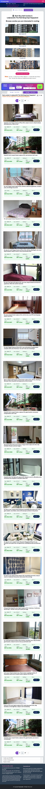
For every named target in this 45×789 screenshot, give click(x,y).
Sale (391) (30, 92)
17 (25, 101)
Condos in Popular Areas (8, 760)
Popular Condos (6, 762)
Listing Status (10, 85)
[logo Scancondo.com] (7, 1)
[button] (43, 1)
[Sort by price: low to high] (37, 95)
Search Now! (39, 87)
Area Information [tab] (28, 10)
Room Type (18, 85)
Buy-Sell (14, 3)
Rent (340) (14, 92)
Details (36, 130)
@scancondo (8, 771)
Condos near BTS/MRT (8, 758)
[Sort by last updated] (41, 95)
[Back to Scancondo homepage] (6, 3)
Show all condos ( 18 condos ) (22, 73)
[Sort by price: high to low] (39, 95)
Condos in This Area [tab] (18, 10)
